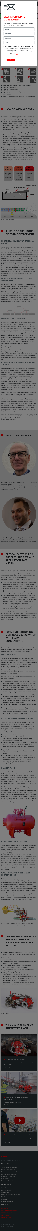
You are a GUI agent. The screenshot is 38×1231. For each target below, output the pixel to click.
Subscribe (10, 59)
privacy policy (17, 54)
